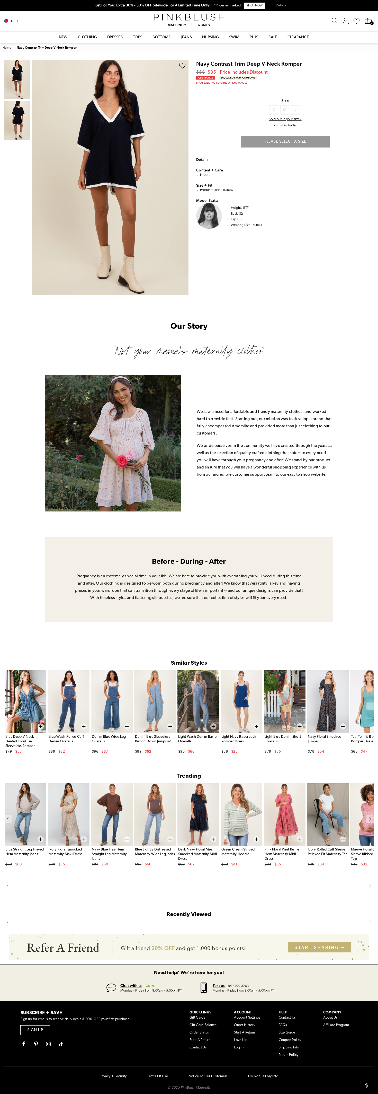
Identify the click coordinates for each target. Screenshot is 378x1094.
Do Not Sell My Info (263, 1076)
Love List (240, 1040)
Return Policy (289, 1055)
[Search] (334, 21)
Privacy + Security (113, 1076)
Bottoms (161, 37)
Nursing (210, 37)
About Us (330, 1018)
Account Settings (247, 1018)
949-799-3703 (238, 986)
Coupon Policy (290, 1040)
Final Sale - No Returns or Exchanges (221, 82)
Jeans (186, 37)
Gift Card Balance (203, 1025)
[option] (110, 177)
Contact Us (198, 1047)
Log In (239, 1047)
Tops (137, 37)
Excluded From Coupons (238, 77)
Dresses (115, 37)
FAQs (283, 1025)
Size (285, 101)
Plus (254, 37)
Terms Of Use (157, 1076)
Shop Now (254, 5)
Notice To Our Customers (208, 1076)
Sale (272, 37)
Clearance (298, 37)
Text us (219, 985)
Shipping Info (289, 1047)
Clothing (87, 37)
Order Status (199, 1033)
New (63, 37)
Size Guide (287, 1033)
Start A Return (200, 1040)
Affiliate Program (336, 1025)
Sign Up (35, 1030)
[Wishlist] (356, 21)
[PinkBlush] (189, 17)
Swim (234, 37)
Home (7, 47)
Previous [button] (37, 177)
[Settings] (345, 21)
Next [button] (183, 177)
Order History (244, 1025)
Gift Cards (197, 1018)
